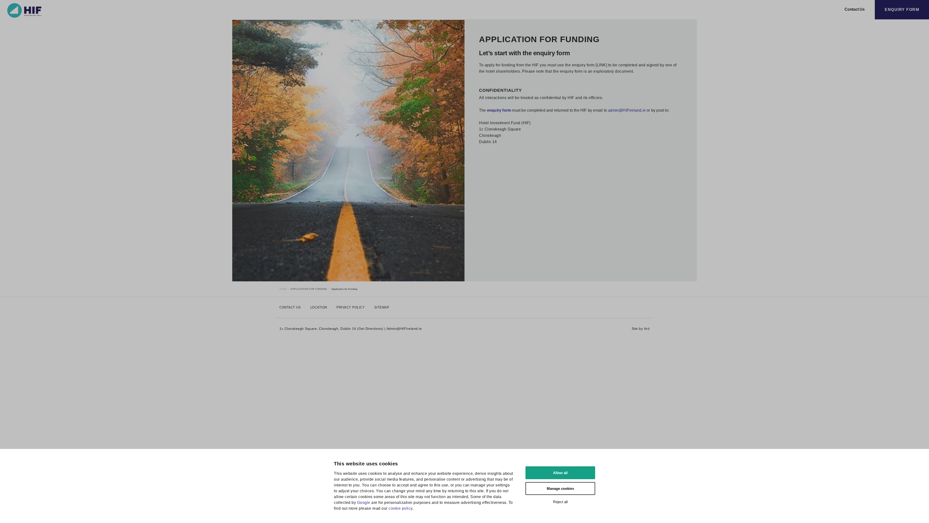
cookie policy (400, 508)
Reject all (560, 502)
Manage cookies (560, 488)
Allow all (560, 473)
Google (363, 502)
